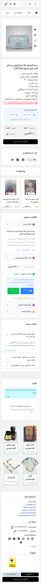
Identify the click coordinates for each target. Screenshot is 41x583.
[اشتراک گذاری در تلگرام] (12, 160)
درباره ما (33, 546)
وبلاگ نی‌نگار (32, 501)
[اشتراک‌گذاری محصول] (35, 40)
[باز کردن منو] (35, 4)
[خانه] (35, 12)
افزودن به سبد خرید (20, 579)
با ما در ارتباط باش (15, 119)
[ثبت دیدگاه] (35, 46)
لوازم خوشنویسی (31, 504)
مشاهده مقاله (12, 351)
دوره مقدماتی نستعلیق (29, 510)
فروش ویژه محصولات (29, 507)
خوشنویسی (25, 250)
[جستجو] (30, 4)
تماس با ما (12, 290)
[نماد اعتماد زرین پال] (12, 562)
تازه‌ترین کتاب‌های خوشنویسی (27, 515)
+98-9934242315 (20, 527)
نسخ (18, 250)
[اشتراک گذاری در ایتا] (23, 160)
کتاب (33, 250)
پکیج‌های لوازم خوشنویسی (28, 512)
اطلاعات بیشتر (10, 115)
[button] (20, 393)
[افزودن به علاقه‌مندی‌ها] (35, 29)
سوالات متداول (27, 115)
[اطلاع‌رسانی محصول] (35, 35)
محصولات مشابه (11, 574)
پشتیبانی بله (26, 290)
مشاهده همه (31, 452)
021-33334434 (22, 531)
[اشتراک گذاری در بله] (17, 160)
